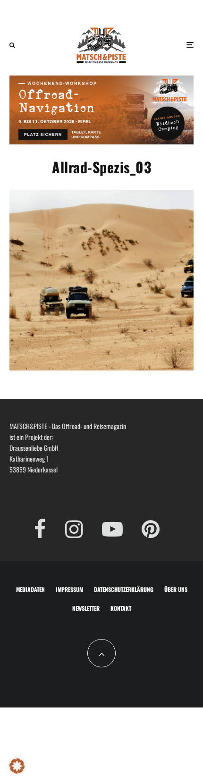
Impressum (69, 589)
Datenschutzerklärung (123, 589)
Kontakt (120, 608)
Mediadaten (30, 589)
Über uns (175, 589)
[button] (17, 766)
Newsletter (86, 608)
